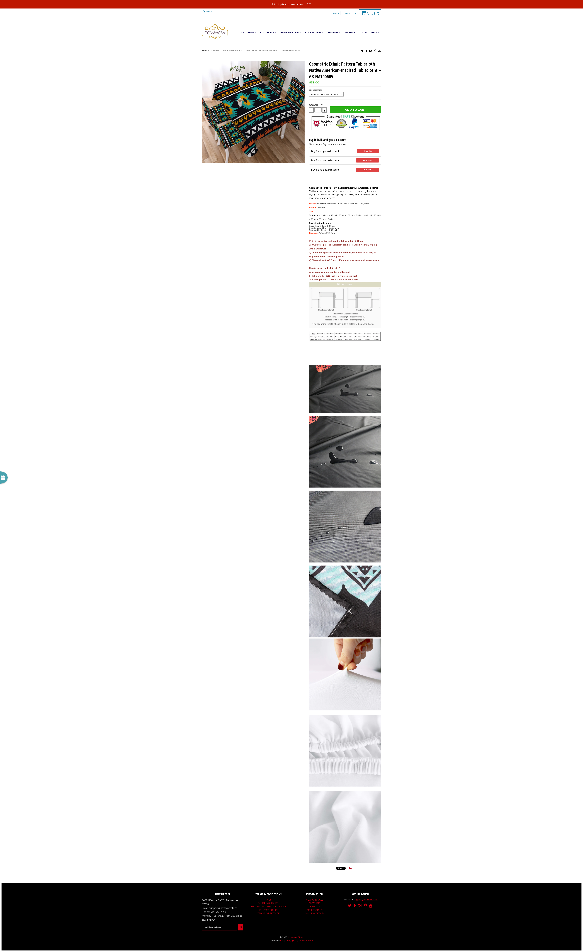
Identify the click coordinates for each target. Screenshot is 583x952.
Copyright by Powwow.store (300, 940)
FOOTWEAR (267, 32)
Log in (336, 13)
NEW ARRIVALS (314, 899)
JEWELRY (333, 32)
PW (281, 940)
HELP (374, 32)
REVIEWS (350, 32)
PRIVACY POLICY (268, 910)
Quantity (316, 104)
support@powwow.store (366, 899)
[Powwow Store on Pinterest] (375, 51)
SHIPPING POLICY (268, 903)
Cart (373, 13)
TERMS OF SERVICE (268, 913)
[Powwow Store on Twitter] (362, 51)
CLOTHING (247, 32)
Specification (315, 90)
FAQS (269, 899)
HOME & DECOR (289, 32)
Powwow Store (295, 937)
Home (204, 50)
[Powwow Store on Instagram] (370, 51)
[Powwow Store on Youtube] (379, 51)
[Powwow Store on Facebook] (366, 51)
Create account (349, 13)
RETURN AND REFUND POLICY (268, 906)
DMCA (363, 32)
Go (240, 927)
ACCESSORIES (313, 32)
